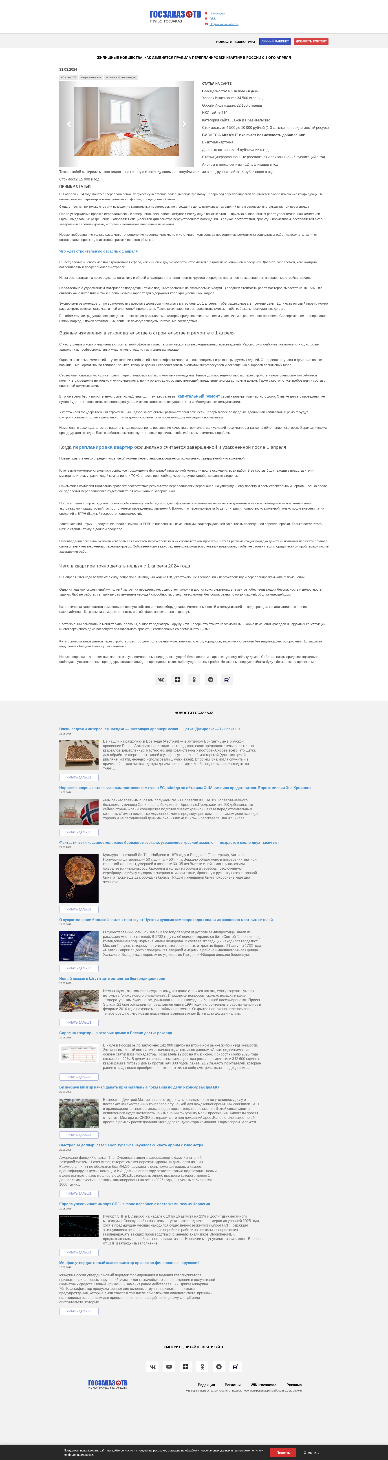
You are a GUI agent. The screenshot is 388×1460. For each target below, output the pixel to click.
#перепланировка (91, 77)
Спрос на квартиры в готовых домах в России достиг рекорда (115, 1033)
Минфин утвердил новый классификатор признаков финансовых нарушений (129, 1263)
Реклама (294, 1385)
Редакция (206, 1385)
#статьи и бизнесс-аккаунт (121, 77)
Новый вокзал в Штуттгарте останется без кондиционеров (112, 979)
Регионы (233, 1385)
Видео (240, 42)
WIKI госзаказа (264, 1385)
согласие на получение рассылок (143, 1450)
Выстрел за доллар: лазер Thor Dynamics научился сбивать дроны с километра (131, 1145)
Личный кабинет (275, 41)
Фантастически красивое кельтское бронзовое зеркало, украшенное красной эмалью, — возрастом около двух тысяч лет (169, 842)
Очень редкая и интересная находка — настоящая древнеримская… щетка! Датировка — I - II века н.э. (150, 729)
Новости (224, 42)
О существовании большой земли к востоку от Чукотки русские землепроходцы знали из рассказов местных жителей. (166, 920)
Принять (283, 1452)
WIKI (251, 42)
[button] (69, 124)
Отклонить (311, 1452)
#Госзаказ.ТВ (68, 77)
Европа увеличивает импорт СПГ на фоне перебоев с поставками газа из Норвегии (134, 1204)
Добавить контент (311, 41)
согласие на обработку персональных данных (199, 1450)
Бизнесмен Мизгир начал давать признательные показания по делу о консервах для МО (139, 1087)
